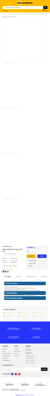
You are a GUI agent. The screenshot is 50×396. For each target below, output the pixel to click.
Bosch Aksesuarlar (7, 246)
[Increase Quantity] (45, 251)
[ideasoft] (18, 395)
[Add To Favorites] (36, 260)
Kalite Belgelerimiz (6, 355)
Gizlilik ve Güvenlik (29, 358)
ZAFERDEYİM (7, 389)
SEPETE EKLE (31, 256)
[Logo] (25, 3)
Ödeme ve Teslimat (30, 360)
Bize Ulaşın (16, 355)
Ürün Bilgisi (8, 276)
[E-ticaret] (25, 395)
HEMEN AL (42, 256)
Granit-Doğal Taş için (14, 258)
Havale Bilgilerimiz (6, 360)
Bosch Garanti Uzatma (30, 362)
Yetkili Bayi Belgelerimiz (7, 353)
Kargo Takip (16, 353)
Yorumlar (18, 276)
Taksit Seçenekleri (31, 276)
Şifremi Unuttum (17, 351)
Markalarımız (5, 358)
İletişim (4, 351)
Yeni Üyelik (16, 349)
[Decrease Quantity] (40, 251)
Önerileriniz (44, 276)
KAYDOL (44, 369)
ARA (45, 7)
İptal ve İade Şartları (30, 356)
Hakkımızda (5, 349)
